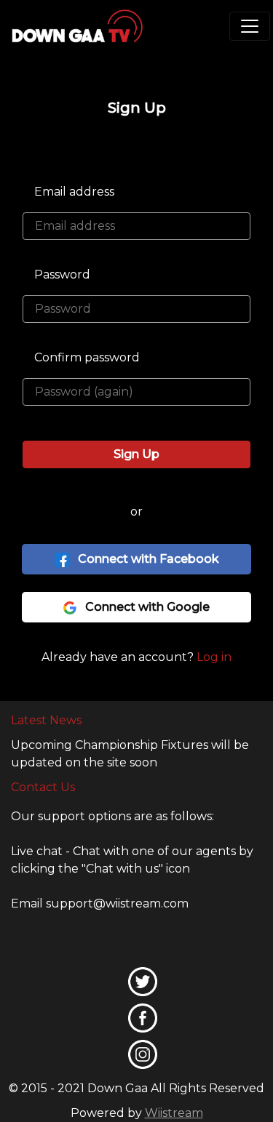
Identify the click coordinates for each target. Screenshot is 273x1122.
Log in (214, 657)
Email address (74, 192)
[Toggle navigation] (249, 26)
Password (62, 274)
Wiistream (174, 1113)
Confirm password (87, 357)
